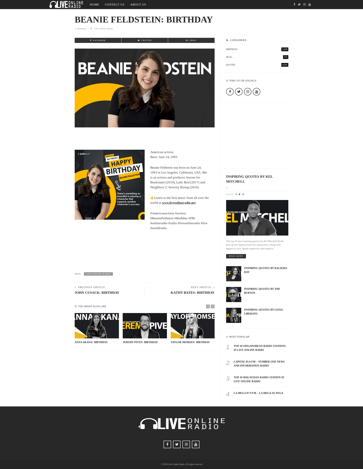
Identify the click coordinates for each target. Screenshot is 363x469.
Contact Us (114, 4)
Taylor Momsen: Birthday (190, 342)
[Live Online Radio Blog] (66, 4)
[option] (97, 328)
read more (236, 256)
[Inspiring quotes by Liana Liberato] (233, 315)
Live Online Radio (103, 29)
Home (94, 4)
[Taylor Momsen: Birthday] (193, 325)
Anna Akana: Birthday (91, 342)
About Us (138, 4)
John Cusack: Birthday (97, 293)
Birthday (82, 29)
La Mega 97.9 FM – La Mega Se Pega (258, 393)
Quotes (256, 65)
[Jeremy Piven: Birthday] (145, 325)
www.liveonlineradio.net (179, 203)
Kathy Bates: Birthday (193, 293)
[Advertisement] (144, 256)
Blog (256, 57)
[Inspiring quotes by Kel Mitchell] (257, 217)
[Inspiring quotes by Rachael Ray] (233, 273)
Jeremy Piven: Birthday (140, 342)
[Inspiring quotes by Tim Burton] (233, 294)
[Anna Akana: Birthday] (97, 325)
